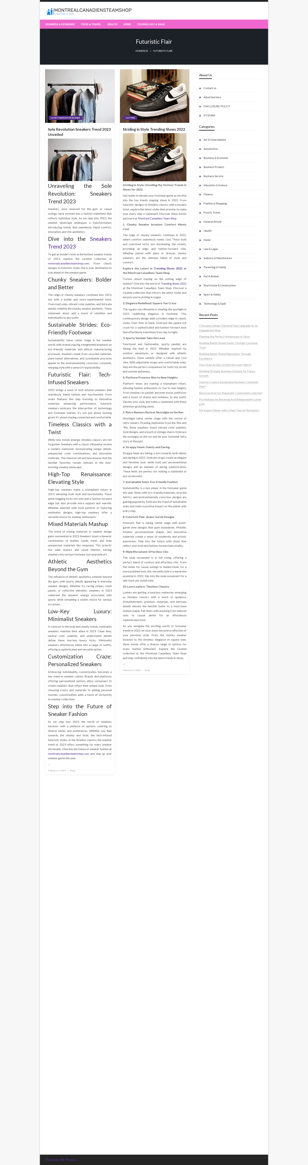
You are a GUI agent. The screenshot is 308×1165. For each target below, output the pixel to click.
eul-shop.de (206, 985)
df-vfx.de (204, 898)
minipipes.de (206, 643)
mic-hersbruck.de (210, 671)
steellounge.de (208, 422)
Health (112, 24)
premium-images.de (211, 566)
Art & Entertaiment (215, 139)
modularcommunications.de (216, 598)
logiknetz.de (206, 440)
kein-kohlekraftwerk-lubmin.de (218, 807)
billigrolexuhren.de (210, 730)
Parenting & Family (215, 267)
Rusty (72, 770)
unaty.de (204, 444)
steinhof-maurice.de (211, 580)
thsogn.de (205, 1031)
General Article (213, 221)
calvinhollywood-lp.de (212, 848)
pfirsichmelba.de (209, 994)
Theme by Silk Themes (60, 1160)
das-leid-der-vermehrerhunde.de (219, 771)
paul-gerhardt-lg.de (211, 1026)
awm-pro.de (206, 504)
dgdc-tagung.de (209, 694)
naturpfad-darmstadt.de (214, 490)
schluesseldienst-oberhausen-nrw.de (221, 758)
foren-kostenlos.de (210, 889)
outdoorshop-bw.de (211, 607)
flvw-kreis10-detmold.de (214, 762)
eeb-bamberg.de (209, 921)
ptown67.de (206, 816)
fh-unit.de (205, 495)
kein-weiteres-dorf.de (212, 812)
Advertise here (212, 97)
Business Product (214, 167)
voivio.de (204, 1136)
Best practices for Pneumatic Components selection (230, 393)
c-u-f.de (204, 1086)
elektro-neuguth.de (210, 1008)
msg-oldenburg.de (210, 976)
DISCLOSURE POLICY (217, 106)
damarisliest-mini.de (211, 625)
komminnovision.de (211, 534)
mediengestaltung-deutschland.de (219, 458)
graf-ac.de (205, 449)
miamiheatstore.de (210, 676)
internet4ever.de (209, 917)
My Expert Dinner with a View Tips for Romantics (229, 410)
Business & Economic (60, 24)
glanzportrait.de (209, 794)
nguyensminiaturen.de (212, 967)
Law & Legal (211, 248)
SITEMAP (209, 115)
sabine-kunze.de (209, 972)
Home (127, 24)
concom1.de (206, 1017)
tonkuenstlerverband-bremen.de (219, 1095)
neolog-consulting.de (212, 698)
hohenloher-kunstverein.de (215, 880)
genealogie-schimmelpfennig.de (218, 908)
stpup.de (204, 935)
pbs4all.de (205, 639)
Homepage (142, 51)
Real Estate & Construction (220, 285)
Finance (208, 194)
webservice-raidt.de (211, 939)
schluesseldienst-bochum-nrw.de (219, 634)
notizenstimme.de (210, 431)
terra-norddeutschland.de (214, 903)
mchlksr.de (205, 538)
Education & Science (215, 185)
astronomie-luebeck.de (213, 1127)
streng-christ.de (209, 666)
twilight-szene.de (209, 726)
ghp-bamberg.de (209, 621)
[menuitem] (60, 24)
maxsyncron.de (208, 821)
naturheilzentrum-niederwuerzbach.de (222, 839)
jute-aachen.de (208, 834)
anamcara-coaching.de (213, 708)
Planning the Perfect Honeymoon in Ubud (224, 336)
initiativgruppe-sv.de (211, 552)
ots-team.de (206, 584)
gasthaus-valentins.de (212, 662)
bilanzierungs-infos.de (212, 570)
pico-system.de (208, 781)
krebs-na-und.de (209, 894)
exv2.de (204, 744)
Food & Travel (91, 24)
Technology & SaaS (151, 24)
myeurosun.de (207, 476)
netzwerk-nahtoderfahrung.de (217, 753)
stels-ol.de (205, 871)
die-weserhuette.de (211, 862)
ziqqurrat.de (206, 467)
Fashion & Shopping (215, 203)
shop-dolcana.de (209, 1022)
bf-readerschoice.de (211, 885)
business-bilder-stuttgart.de (216, 1049)
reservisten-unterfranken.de (216, 516)
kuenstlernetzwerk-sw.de (214, 616)
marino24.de (206, 657)
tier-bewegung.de (210, 557)
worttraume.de (208, 426)
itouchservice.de (209, 1040)
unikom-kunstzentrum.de (214, 543)
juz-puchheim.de (209, 739)
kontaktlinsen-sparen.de (214, 857)
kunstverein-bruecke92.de (215, 776)
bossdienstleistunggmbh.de (216, 472)
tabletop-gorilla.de (210, 703)
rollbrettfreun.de (209, 803)
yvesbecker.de (208, 785)
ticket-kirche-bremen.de (214, 790)
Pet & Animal (211, 276)
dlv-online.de (207, 653)
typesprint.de (207, 1118)
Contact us (210, 88)
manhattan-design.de (212, 999)
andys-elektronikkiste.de (214, 463)
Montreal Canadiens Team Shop (157, 218)
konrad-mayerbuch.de (212, 630)
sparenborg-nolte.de (211, 548)
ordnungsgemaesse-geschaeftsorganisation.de (227, 602)
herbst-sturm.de (209, 1099)
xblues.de (205, 1054)
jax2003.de (206, 589)
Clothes (130, 118)
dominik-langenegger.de (214, 648)
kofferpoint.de (208, 866)
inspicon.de (206, 1109)
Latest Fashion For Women (65, 118)
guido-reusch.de (209, 844)
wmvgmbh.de (207, 1013)
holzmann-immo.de (210, 1113)
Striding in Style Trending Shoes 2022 (154, 129)
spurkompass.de (209, 435)
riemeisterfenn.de (209, 767)
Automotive (211, 148)
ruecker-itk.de (208, 721)
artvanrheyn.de (208, 561)
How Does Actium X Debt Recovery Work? (225, 364)
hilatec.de (205, 521)
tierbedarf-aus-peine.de (213, 830)
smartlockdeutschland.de (214, 685)
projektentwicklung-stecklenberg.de (221, 593)
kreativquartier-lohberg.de (215, 990)
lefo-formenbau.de (210, 481)
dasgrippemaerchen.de (213, 1004)
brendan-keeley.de (210, 486)
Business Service (213, 176)
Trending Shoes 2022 (168, 268)
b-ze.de (203, 1122)
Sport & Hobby (212, 294)
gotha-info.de (207, 1072)
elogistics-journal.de (211, 749)
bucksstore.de (208, 575)
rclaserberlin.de (208, 499)
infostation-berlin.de (211, 529)
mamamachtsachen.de (212, 717)
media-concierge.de (211, 1090)
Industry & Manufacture (218, 258)
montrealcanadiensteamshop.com (68, 263)
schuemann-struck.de (212, 912)
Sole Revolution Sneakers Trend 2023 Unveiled (79, 132)
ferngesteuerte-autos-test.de (217, 689)
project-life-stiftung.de (213, 1104)
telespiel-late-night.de (212, 949)
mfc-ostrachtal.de (210, 962)
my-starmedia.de (209, 735)
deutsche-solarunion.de (213, 454)
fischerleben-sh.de (210, 611)
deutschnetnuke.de (210, 825)
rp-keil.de (205, 512)
